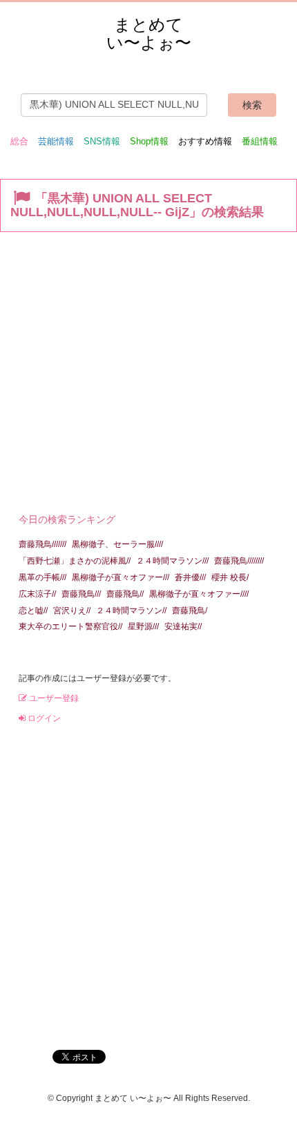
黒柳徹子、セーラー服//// (117, 544)
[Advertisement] (148, 369)
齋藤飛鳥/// (81, 594)
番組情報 (260, 141)
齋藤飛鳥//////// (239, 561)
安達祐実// (183, 626)
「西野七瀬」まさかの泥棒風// (75, 561)
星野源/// (143, 626)
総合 (19, 141)
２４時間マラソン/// (172, 561)
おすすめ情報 (205, 141)
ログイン (43, 718)
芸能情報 (56, 141)
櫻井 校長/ (230, 577)
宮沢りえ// (71, 610)
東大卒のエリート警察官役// (70, 626)
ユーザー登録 (53, 698)
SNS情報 (102, 141)
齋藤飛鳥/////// (42, 544)
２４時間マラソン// (131, 610)
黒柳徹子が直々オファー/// (120, 577)
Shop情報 (149, 141)
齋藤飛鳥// (125, 594)
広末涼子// (37, 594)
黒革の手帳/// (42, 577)
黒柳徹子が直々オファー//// (199, 594)
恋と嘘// (33, 610)
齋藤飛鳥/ (189, 610)
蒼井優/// (190, 577)
